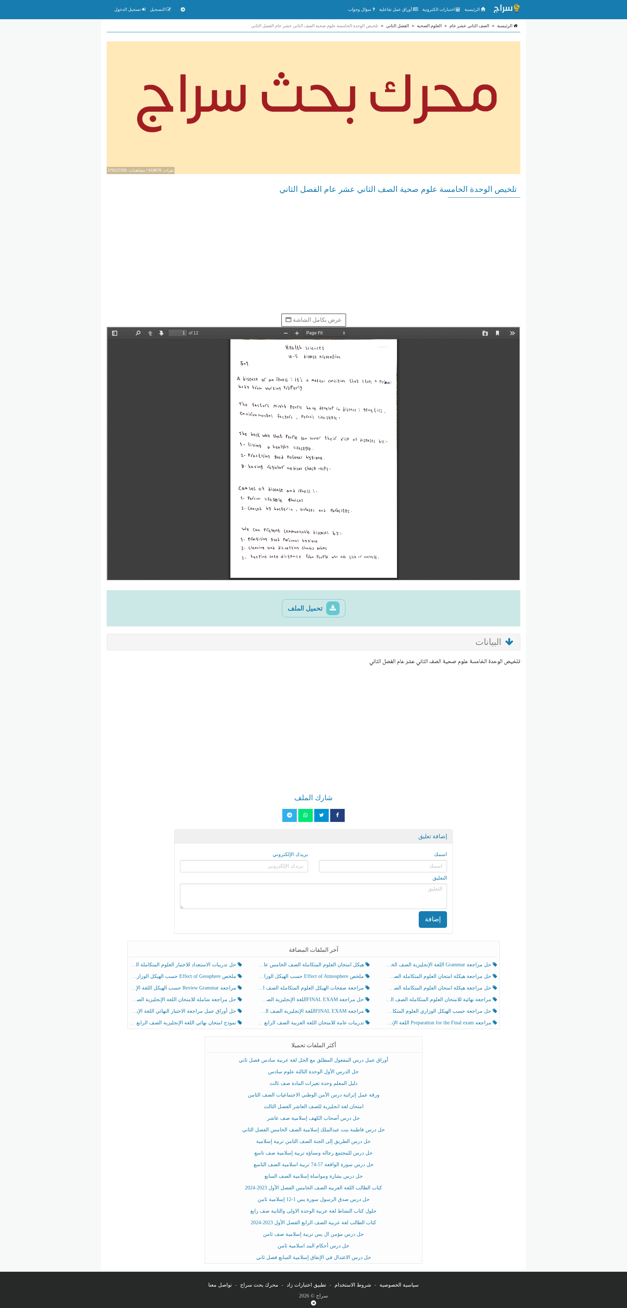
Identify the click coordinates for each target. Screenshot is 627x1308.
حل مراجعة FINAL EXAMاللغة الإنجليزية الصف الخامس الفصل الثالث (311, 999)
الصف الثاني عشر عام (469, 25)
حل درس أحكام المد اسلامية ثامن (313, 1246)
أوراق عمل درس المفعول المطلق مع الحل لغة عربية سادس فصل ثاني (313, 1060)
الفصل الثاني (397, 25)
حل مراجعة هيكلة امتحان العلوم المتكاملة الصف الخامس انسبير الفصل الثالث (439, 976)
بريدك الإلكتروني (290, 854)
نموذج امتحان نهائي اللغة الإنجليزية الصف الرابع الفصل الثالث (184, 1022)
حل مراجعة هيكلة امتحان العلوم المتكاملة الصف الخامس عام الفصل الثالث (439, 988)
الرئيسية (472, 9)
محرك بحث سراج (259, 1285)
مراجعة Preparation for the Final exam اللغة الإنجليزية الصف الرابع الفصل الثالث (439, 1022)
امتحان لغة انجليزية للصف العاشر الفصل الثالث (314, 1106)
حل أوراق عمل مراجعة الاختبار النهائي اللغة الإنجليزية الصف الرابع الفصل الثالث (184, 1011)
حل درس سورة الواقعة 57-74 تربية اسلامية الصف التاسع (314, 1164)
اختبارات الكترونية (439, 9)
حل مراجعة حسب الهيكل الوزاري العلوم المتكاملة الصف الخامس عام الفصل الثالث (439, 1011)
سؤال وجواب (360, 9)
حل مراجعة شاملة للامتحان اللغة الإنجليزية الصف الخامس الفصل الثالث (184, 999)
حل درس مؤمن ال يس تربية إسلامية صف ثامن (313, 1234)
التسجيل (158, 9)
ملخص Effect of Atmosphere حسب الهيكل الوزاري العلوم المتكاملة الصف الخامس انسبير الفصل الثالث (311, 976)
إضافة (433, 919)
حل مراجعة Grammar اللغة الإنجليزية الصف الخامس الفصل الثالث (439, 964)
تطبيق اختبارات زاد (306, 1285)
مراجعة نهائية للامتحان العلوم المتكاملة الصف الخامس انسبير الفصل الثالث (439, 999)
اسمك (440, 854)
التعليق (440, 878)
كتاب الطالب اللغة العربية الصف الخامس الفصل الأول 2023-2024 (313, 1187)
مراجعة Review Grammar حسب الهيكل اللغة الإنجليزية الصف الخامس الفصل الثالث (184, 988)
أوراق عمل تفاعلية (396, 9)
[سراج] (506, 9)
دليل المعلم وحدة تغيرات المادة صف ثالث (313, 1083)
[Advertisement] (313, 255)
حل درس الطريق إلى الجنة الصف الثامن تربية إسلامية (313, 1141)
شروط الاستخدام (353, 1285)
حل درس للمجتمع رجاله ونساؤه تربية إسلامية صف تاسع (313, 1153)
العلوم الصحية (429, 25)
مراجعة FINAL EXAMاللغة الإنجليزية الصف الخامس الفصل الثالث (311, 1011)
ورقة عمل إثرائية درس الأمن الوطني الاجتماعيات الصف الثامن (314, 1095)
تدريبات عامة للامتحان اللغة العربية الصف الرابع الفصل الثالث (311, 1022)
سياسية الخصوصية (399, 1285)
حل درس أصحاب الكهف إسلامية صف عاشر (313, 1118)
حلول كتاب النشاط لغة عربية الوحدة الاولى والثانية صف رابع (313, 1211)
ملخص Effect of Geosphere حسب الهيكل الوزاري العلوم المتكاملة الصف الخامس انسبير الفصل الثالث (184, 976)
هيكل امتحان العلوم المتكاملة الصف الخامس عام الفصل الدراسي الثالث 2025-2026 (311, 964)
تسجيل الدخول (128, 9)
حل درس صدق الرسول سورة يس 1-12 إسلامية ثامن (314, 1199)
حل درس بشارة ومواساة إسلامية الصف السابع (314, 1176)
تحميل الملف (306, 608)
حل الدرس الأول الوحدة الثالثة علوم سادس (313, 1071)
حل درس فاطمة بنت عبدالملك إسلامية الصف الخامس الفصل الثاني (313, 1129)
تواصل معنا (220, 1285)
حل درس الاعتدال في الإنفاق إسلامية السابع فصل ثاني (313, 1257)
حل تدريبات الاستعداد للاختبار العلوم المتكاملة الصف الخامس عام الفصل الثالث (184, 964)
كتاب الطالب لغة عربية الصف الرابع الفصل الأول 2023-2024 (313, 1222)
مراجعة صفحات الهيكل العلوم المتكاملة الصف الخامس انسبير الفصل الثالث (311, 988)
